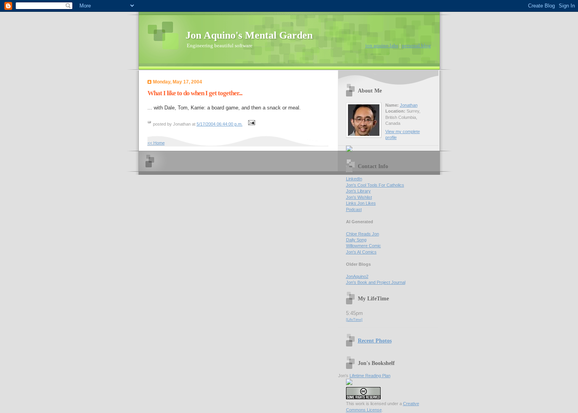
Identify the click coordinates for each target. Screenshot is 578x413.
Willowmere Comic (363, 245)
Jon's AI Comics (361, 252)
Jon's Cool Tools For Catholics (375, 185)
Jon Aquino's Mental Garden (249, 35)
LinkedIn (354, 178)
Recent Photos (375, 340)
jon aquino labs (381, 45)
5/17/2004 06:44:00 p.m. (220, 124)
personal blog (416, 45)
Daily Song (356, 239)
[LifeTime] (354, 320)
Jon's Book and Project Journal (375, 282)
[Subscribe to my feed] (349, 150)
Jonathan (409, 105)
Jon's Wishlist (359, 197)
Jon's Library (358, 191)
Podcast (354, 209)
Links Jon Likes (361, 203)
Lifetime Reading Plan (370, 375)
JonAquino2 (357, 276)
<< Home (156, 143)
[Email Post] (251, 124)
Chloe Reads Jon (362, 234)
